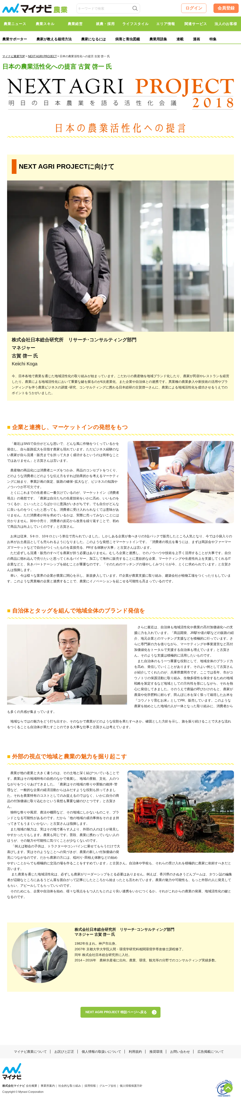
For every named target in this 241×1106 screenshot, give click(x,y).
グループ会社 (107, 1085)
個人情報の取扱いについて (101, 1051)
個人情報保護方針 (131, 1085)
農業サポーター (14, 39)
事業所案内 (48, 1085)
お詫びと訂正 (64, 1051)
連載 (180, 39)
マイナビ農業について (30, 1051)
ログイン (193, 8)
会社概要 (31, 1085)
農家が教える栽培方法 (54, 39)
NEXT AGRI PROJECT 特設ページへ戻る (116, 1012)
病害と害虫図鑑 (127, 39)
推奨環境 (156, 1051)
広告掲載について (210, 1051)
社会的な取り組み (69, 1085)
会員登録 (226, 8)
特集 (213, 39)
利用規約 (135, 1051)
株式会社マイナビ (13, 1085)
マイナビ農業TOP (13, 56)
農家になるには (93, 39)
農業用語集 (158, 39)
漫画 (196, 39)
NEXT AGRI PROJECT (42, 56)
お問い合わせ (180, 1051)
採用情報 (90, 1085)
